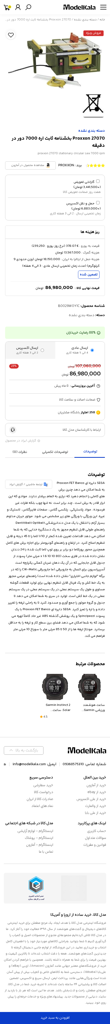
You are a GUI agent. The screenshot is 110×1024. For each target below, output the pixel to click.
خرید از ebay (96, 792)
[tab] (90, 452)
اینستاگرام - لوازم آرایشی (35, 831)
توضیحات (90, 451)
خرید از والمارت (95, 806)
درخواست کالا (43, 792)
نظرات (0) (20, 452)
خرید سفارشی (43, 785)
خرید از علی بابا (95, 813)
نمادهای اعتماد (42, 806)
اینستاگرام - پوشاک (39, 838)
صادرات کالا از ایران (40, 799)
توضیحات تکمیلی (55, 452)
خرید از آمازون (96, 785)
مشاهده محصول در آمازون (27, 165)
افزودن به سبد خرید (55, 1017)
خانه (102, 19)
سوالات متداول (95, 838)
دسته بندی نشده (85, 19)
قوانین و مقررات (94, 845)
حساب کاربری (96, 831)
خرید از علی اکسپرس (91, 799)
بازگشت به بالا (27, 750)
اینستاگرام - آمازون (39, 845)
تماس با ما (46, 852)
